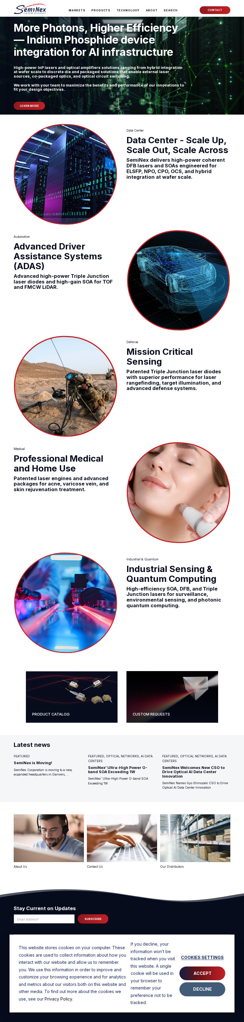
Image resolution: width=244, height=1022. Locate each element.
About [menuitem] (152, 10)
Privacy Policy (58, 998)
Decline (202, 989)
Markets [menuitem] (77, 10)
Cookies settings (202, 957)
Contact (215, 10)
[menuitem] (170, 10)
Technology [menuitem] (128, 10)
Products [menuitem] (100, 10)
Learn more (29, 105)
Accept (202, 973)
